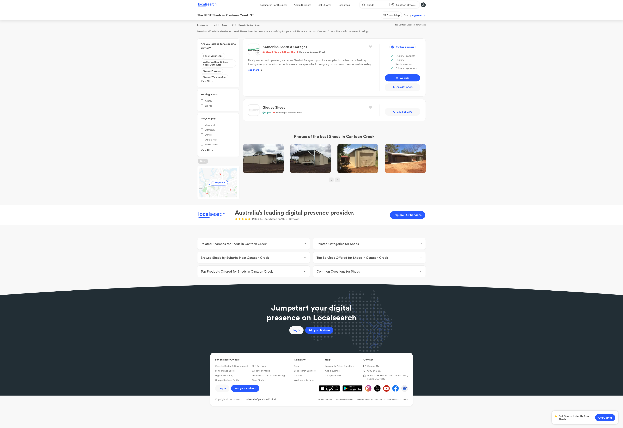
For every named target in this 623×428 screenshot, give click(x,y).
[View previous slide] (331, 179)
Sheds (224, 25)
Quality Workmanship (214, 76)
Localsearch (202, 25)
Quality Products (211, 70)
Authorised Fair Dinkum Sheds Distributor (215, 63)
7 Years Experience (213, 55)
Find (215, 25)
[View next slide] (337, 179)
